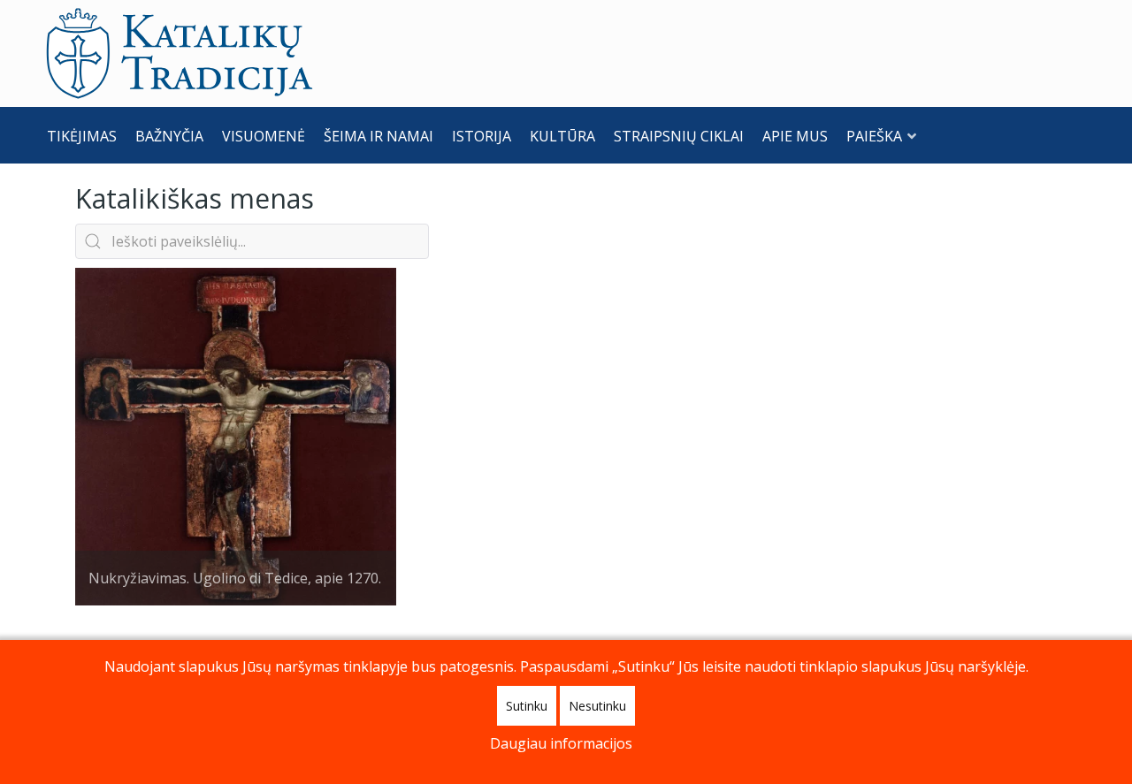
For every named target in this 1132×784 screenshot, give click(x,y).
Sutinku (526, 705)
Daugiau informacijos (561, 743)
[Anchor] (327, 196)
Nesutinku (597, 705)
